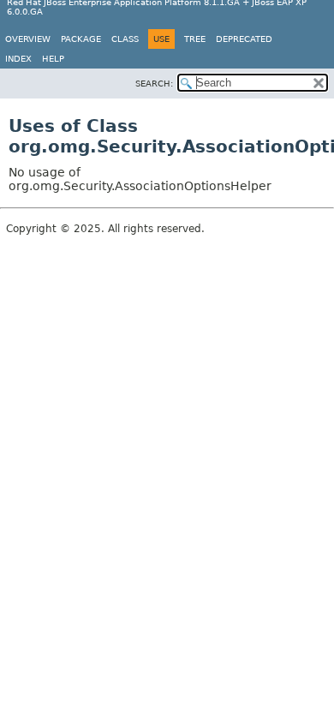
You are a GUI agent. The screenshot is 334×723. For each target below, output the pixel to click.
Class (125, 39)
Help (53, 58)
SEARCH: (154, 83)
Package (81, 39)
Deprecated (244, 39)
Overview (28, 39)
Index (18, 58)
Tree (195, 39)
